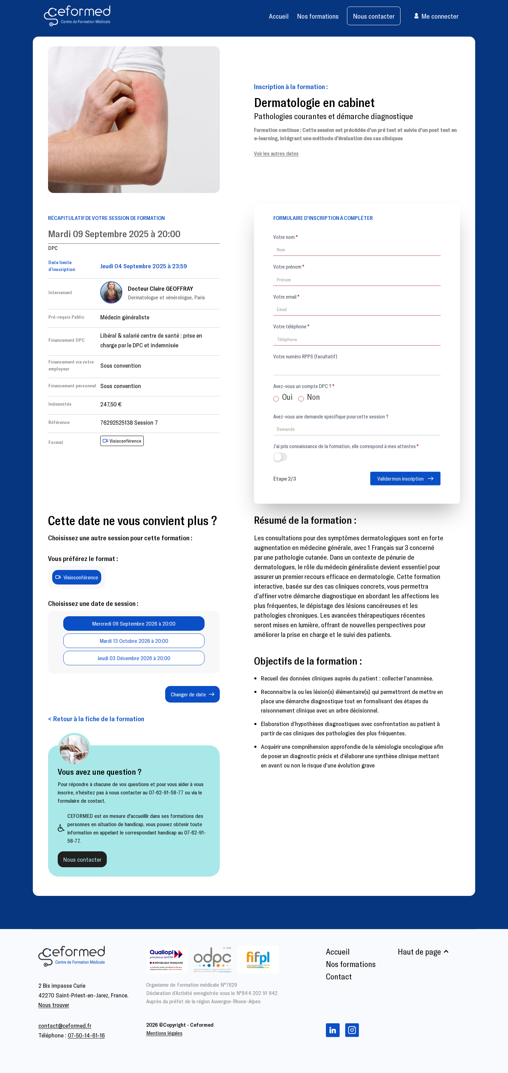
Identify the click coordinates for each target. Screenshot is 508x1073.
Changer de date (188, 694)
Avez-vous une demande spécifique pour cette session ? (330, 416)
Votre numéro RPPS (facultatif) (305, 356)
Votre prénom (288, 266)
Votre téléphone (291, 326)
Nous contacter (374, 16)
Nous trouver (53, 1004)
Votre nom (285, 237)
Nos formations (318, 16)
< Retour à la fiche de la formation (96, 718)
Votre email (286, 296)
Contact (339, 976)
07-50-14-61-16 (86, 1035)
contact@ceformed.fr (64, 1025)
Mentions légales (164, 1033)
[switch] (280, 457)
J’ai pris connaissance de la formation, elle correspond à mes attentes (345, 446)
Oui (286, 397)
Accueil (279, 16)
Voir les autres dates (276, 153)
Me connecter (440, 16)
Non (312, 397)
